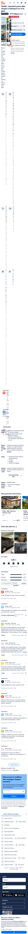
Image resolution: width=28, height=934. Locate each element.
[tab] (11, 814)
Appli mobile (5, 891)
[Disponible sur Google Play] (7, 895)
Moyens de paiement (7, 910)
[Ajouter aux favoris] (19, 497)
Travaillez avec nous (7, 907)
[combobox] (16, 585)
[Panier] (17, 3)
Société (4, 903)
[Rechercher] (10, 3)
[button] (3, 31)
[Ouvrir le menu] (25, 592)
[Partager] (25, 14)
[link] (11, 509)
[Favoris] (14, 3)
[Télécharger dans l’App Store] (19, 895)
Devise (4, 884)
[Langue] (21, 3)
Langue (4, 876)
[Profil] (25, 3)
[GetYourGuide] (3, 3)
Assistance (5, 900)
